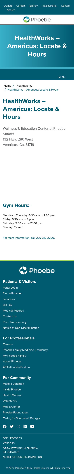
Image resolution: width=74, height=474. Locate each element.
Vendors (9, 443)
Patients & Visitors (19, 281)
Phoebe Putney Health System (32, 468)
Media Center (11, 407)
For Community (17, 377)
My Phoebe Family (14, 356)
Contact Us (10, 316)
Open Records (12, 438)
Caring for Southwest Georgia (21, 418)
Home (7, 86)
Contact (65, 6)
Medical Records (13, 310)
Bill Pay (33, 6)
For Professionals (19, 338)
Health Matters (12, 395)
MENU (62, 77)
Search (11, 10)
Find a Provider (12, 293)
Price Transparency (15, 322)
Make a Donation (13, 384)
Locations (9, 299)
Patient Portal (49, 6)
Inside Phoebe (12, 389)
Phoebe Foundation (15, 412)
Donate (8, 6)
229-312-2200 (45, 238)
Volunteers (10, 401)
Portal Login (10, 287)
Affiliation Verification (16, 367)
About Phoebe (12, 361)
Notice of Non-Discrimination (21, 328)
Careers (21, 6)
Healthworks (24, 86)
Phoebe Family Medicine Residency (25, 350)
